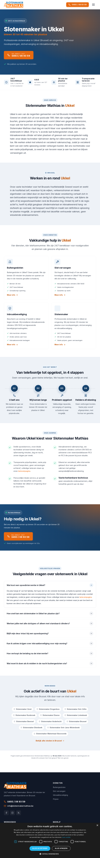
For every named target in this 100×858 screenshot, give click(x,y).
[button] (50, 854)
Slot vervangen (59, 791)
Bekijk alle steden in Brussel (49, 741)
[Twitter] (18, 812)
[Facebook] (6, 812)
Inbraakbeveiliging (60, 795)
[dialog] (50, 840)
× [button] (97, 825)
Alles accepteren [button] (39, 848)
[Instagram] (12, 812)
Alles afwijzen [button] (61, 848)
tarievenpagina (24, 471)
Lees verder (66, 837)
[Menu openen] (93, 4)
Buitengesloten (59, 787)
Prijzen (56, 799)
